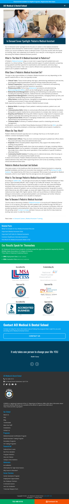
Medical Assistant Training (34, 218)
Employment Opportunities (11, 478)
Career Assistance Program (11, 476)
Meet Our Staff (7, 425)
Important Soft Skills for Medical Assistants (15, 234)
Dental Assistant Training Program (13, 438)
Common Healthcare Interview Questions (15, 237)
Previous (32, 364)
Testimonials (7, 422)
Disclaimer (30, 497)
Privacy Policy (38, 497)
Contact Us (34, 336)
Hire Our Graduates (9, 486)
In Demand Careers (19, 218)
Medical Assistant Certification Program (14, 436)
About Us (6, 415)
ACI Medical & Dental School (15, 5)
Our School (6, 412)
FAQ (4, 417)
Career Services (8, 473)
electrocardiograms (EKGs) (16, 90)
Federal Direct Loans (9, 449)
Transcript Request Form (10, 489)
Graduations (7, 428)
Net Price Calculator (9, 452)
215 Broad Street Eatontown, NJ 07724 (16, 381)
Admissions (6, 462)
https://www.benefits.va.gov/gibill (12, 406)
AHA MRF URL (48, 496)
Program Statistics (8, 454)
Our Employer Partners (10, 481)
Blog (4, 420)
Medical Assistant (17, 61)
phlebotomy (33, 88)
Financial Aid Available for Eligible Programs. (27, 1)
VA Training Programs (9, 444)
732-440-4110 (9, 379)
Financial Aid (7, 446)
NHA (54, 125)
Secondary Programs (9, 441)
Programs (6, 433)
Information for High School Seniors (13, 468)
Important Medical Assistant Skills (12, 231)
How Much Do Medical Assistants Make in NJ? (16, 240)
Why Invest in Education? (10, 470)
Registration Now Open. (48, 1)
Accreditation (7, 465)
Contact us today (23, 210)
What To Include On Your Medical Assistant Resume (18, 229)
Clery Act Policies (8, 457)
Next (37, 364)
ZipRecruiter (17, 181)
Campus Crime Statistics (10, 459)
